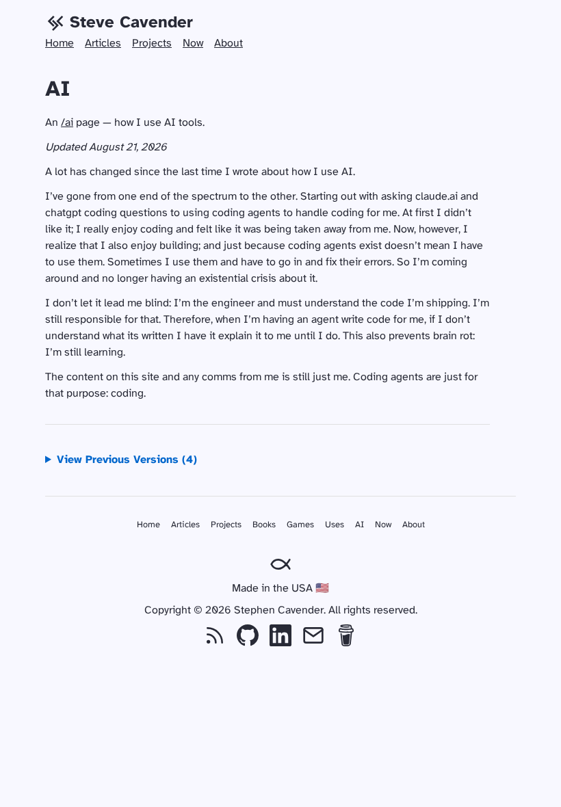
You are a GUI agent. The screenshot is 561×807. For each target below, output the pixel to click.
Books (264, 524)
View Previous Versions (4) (127, 460)
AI (359, 524)
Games (300, 524)
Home (59, 43)
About (228, 43)
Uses (334, 524)
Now (193, 43)
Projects (152, 43)
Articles (103, 43)
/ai (67, 123)
